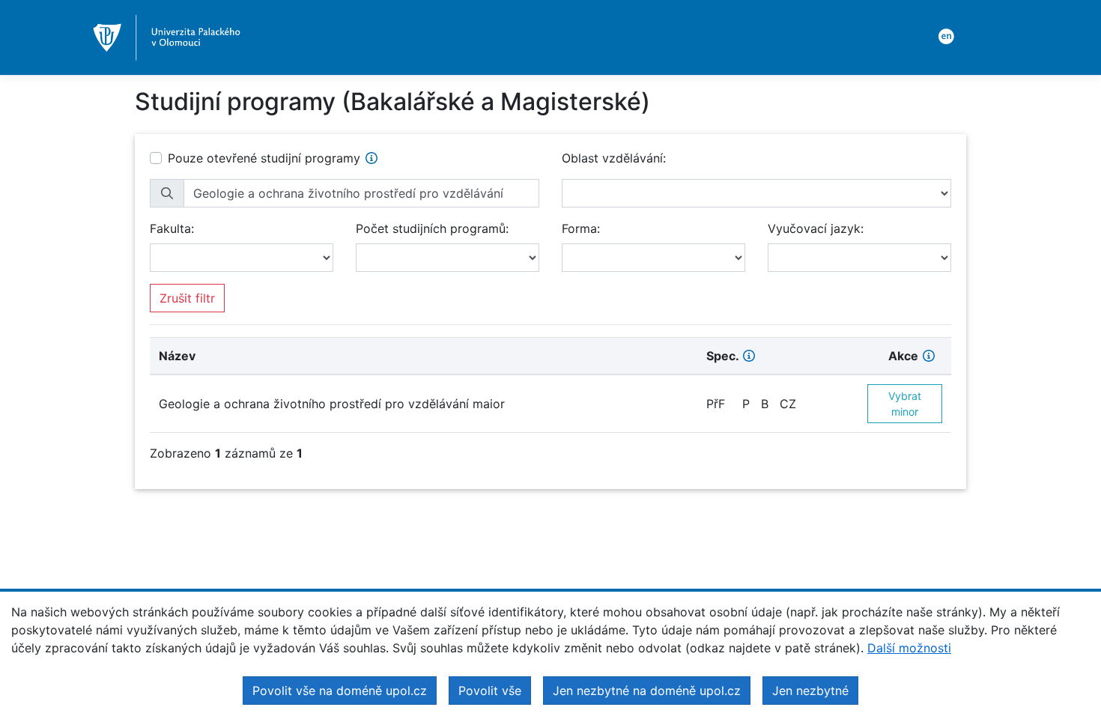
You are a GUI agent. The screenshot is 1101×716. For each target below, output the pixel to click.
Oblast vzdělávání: (614, 158)
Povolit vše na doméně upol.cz (339, 690)
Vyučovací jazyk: (816, 228)
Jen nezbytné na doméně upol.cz (647, 690)
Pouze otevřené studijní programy (264, 158)
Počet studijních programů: (432, 228)
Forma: (581, 228)
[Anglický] (943, 35)
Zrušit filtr (187, 298)
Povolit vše (489, 690)
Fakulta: (172, 228)
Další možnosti (909, 647)
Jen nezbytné (810, 690)
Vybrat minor (904, 403)
